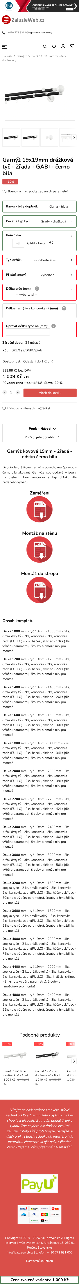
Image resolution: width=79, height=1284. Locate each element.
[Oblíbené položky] (54, 46)
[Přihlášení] (62, 46)
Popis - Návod (39, 428)
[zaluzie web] (23, 19)
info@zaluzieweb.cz (20, 1252)
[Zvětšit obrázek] (50, 243)
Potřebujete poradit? (39, 437)
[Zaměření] (39, 509)
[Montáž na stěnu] (39, 549)
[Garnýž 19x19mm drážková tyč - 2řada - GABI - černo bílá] (39, 94)
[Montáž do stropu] (39, 590)
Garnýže (7, 56)
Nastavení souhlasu (39, 1261)
